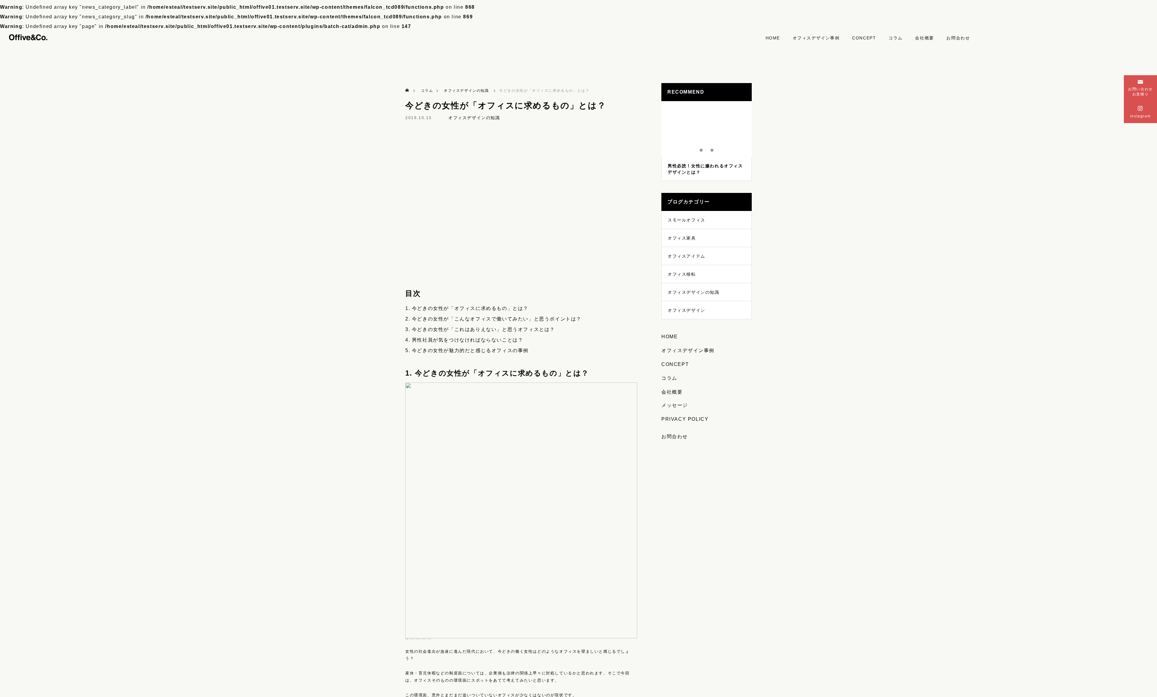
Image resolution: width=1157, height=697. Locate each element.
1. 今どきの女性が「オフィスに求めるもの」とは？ (466, 308)
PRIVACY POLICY (684, 419)
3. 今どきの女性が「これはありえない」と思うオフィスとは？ (480, 329)
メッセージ (674, 405)
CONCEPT (864, 38)
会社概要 (924, 38)
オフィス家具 (682, 238)
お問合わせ (958, 38)
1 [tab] (701, 150)
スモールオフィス (686, 220)
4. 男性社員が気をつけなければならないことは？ (464, 339)
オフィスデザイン (686, 310)
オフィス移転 (682, 274)
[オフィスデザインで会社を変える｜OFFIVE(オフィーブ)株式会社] (28, 36)
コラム (896, 38)
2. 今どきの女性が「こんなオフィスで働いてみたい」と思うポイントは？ (493, 318)
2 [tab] (707, 150)
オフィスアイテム (686, 256)
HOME (773, 38)
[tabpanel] (706, 141)
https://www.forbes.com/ (420, 639)
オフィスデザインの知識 (474, 117)
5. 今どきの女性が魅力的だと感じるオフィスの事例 (466, 350)
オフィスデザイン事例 (816, 38)
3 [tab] (712, 150)
